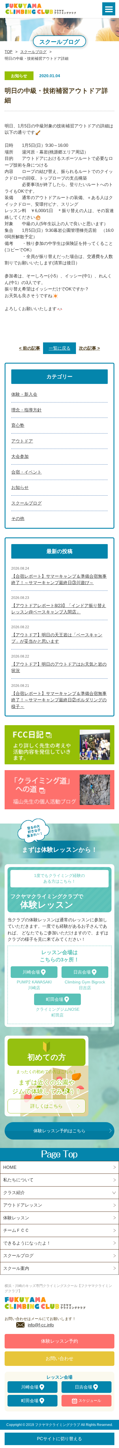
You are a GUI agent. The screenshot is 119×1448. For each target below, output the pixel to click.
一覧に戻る (59, 348)
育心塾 (17, 425)
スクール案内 (16, 1268)
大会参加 (20, 456)
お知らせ (20, 487)
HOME (9, 1167)
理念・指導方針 (26, 409)
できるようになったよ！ (27, 1243)
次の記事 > (89, 348)
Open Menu (108, 8)
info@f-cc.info (41, 1324)
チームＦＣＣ (16, 1230)
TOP (8, 52)
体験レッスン (16, 1217)
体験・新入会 (24, 394)
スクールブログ (33, 52)
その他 (17, 518)
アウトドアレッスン (22, 1205)
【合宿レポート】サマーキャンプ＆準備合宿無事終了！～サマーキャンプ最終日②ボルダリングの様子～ (59, 700)
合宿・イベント (26, 472)
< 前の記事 (29, 348)
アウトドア (22, 440)
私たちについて (18, 1179)
